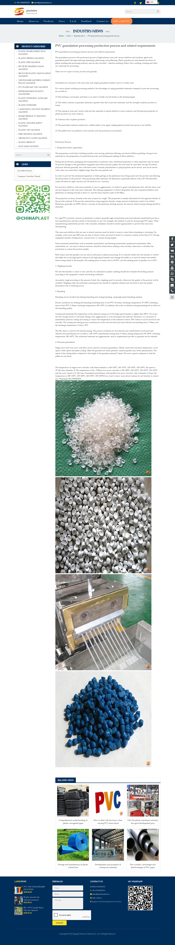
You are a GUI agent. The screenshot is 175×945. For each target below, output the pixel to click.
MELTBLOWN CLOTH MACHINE (32, 138)
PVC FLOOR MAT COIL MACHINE (33, 87)
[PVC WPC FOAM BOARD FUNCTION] (18, 893)
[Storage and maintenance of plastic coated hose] (73, 845)
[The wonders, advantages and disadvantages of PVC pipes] (143, 845)
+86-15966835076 (23, 3)
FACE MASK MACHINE (28, 146)
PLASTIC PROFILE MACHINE (31, 58)
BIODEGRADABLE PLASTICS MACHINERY (30, 92)
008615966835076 (98, 887)
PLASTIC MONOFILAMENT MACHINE (30, 124)
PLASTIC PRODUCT (26, 142)
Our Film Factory (24, 170)
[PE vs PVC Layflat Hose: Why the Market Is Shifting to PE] (18, 914)
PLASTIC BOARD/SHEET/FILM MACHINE (31, 52)
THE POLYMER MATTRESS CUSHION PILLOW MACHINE (34, 81)
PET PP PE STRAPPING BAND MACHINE (31, 67)
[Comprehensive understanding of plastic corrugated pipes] (73, 801)
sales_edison (97, 898)
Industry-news (87, 31)
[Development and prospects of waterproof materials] (108, 845)
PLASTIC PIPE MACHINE (29, 62)
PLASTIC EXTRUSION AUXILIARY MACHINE (33, 99)
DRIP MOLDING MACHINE (30, 134)
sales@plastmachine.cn (43, 3)
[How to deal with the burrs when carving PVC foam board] (108, 801)
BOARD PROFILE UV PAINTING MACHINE (32, 117)
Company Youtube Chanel (28, 176)
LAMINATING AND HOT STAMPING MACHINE (34, 110)
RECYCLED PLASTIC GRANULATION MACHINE (34, 74)
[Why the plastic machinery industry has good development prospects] (143, 801)
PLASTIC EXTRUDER (27, 105)
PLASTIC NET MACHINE (29, 130)
